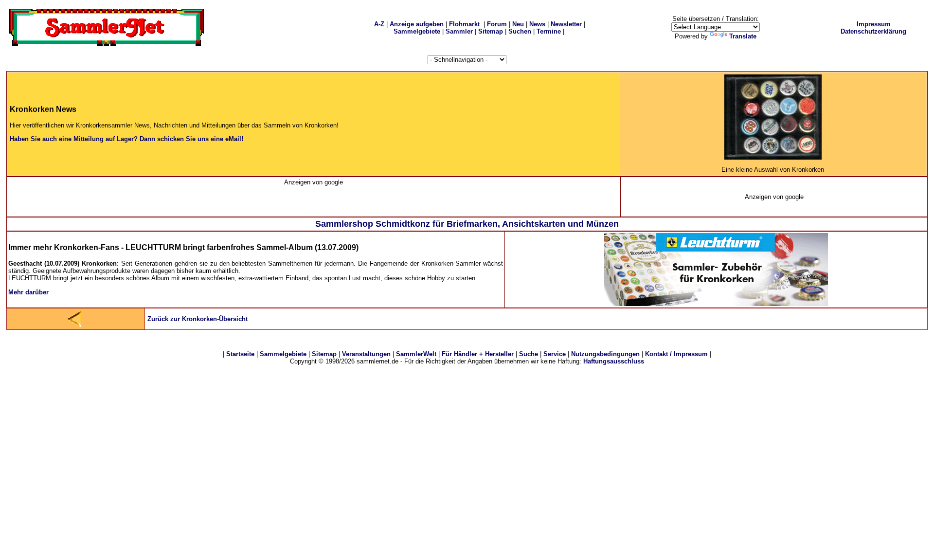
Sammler (459, 31)
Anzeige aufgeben (417, 24)
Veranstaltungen (366, 354)
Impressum (874, 24)
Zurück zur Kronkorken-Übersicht (197, 319)
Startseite (240, 354)
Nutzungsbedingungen (605, 354)
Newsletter (566, 24)
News (537, 24)
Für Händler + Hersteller (478, 354)
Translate (742, 36)
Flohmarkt (464, 24)
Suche (528, 354)
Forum (497, 24)
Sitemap (490, 31)
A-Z (379, 24)
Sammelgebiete (417, 31)
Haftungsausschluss (613, 361)
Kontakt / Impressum (676, 354)
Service (554, 354)
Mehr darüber (28, 292)
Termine (549, 31)
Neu (518, 24)
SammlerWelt (416, 354)
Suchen (519, 31)
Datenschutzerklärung (873, 31)
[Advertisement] (314, 200)
